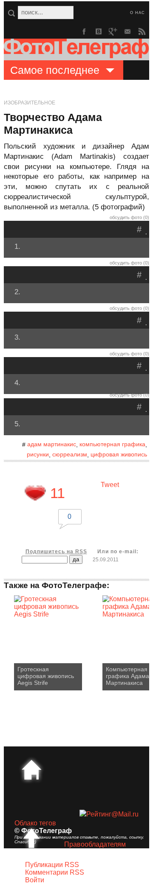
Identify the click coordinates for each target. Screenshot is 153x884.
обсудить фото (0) (129, 217)
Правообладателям (95, 844)
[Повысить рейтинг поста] (35, 492)
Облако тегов (35, 823)
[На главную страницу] (31, 770)
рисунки (38, 454)
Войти (34, 880)
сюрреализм (69, 454)
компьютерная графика (112, 444)
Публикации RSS (52, 864)
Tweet (110, 484)
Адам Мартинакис (51, 444)
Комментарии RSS (54, 872)
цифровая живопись (119, 454)
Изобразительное (29, 103)
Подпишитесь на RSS (56, 552)
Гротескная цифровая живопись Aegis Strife (45, 676)
